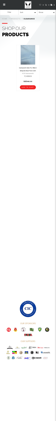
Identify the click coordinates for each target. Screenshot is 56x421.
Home (4, 19)
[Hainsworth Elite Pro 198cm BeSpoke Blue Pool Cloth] (27, 54)
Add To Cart (28, 87)
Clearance (29, 19)
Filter (9, 12)
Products (16, 19)
